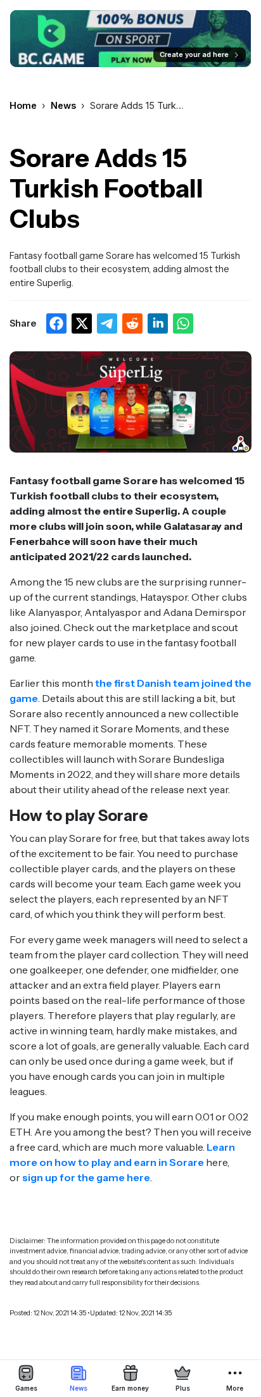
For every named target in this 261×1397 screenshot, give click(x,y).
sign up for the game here (86, 1177)
